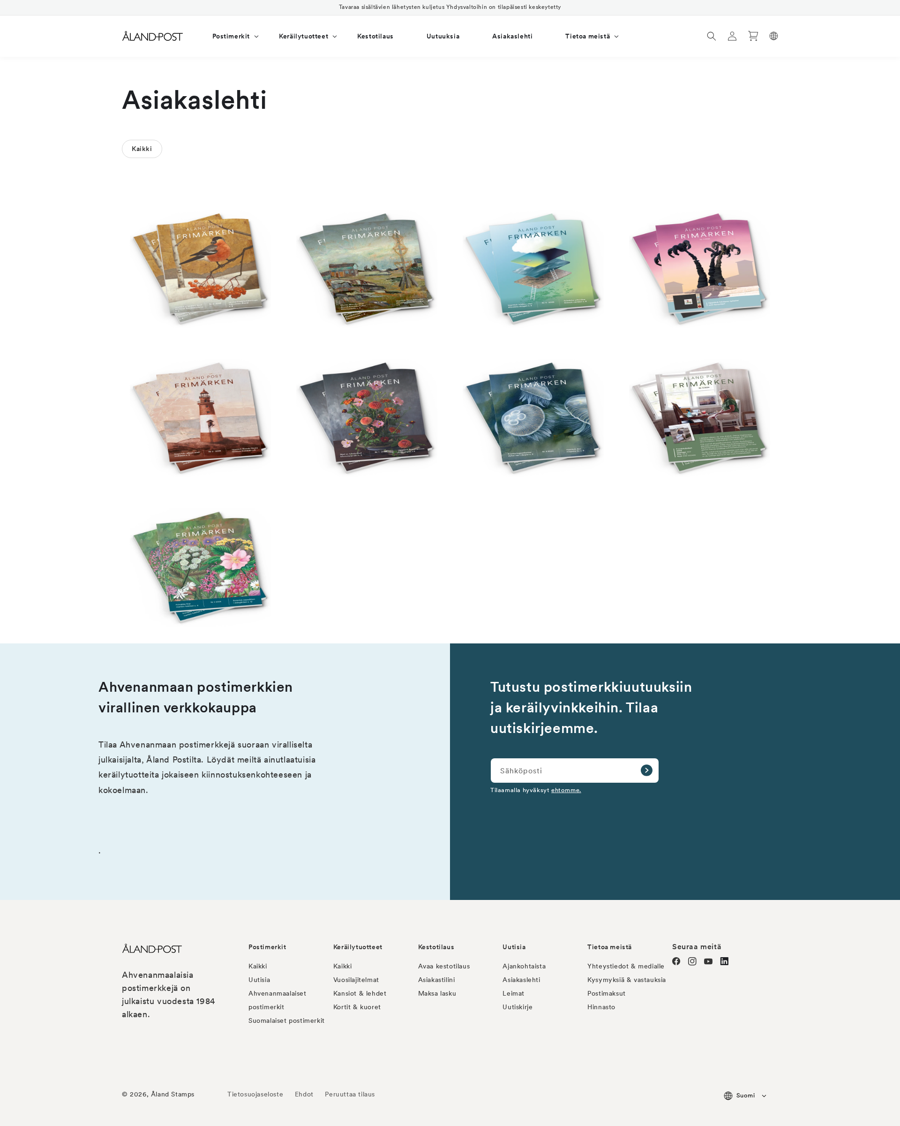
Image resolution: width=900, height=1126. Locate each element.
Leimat (513, 993)
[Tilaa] (646, 770)
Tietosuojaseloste (256, 1094)
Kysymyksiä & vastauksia (626, 979)
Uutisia (259, 979)
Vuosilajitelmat (356, 979)
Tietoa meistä (609, 947)
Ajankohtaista (524, 966)
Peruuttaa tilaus (350, 1094)
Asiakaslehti (521, 979)
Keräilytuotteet (357, 947)
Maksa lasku (437, 993)
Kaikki (257, 966)
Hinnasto (601, 1007)
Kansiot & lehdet (360, 993)
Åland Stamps (173, 1094)
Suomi (745, 1095)
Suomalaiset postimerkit (286, 1020)
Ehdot (304, 1094)
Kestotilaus (436, 947)
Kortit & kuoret (357, 1007)
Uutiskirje (517, 1007)
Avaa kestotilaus (444, 966)
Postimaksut (606, 993)
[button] (229, 36)
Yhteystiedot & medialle (626, 966)
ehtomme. (566, 789)
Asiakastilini (436, 979)
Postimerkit (267, 947)
